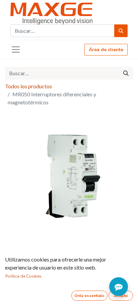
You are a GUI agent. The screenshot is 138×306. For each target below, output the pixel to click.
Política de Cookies (23, 276)
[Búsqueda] (121, 30)
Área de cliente (106, 49)
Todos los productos (28, 86)
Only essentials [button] (89, 295)
